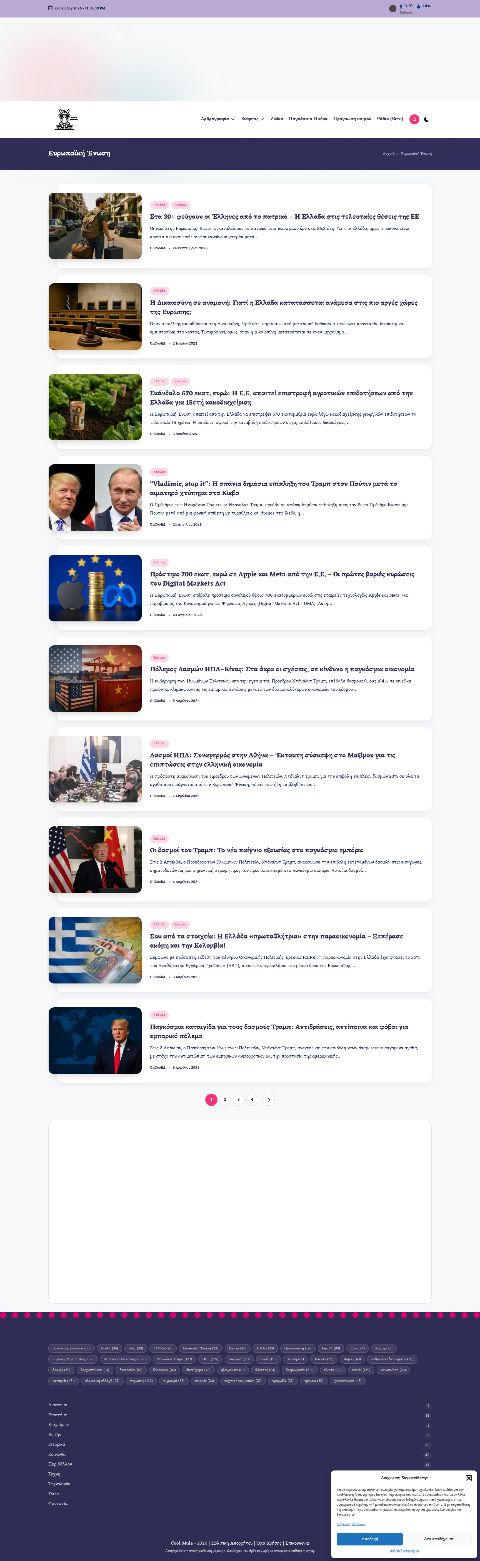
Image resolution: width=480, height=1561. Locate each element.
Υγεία (53, 1494)
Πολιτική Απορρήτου (404, 1551)
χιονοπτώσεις (347, 1381)
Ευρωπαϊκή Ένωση (200, 1348)
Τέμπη (295, 1359)
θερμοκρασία (300, 1370)
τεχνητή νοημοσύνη (243, 1381)
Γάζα (136, 1348)
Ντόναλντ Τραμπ (174, 1359)
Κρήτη (383, 1348)
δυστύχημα (198, 1370)
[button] (469, 1478)
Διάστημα (58, 1405)
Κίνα (358, 1348)
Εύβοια (237, 1348)
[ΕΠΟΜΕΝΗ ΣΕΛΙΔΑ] (268, 1100)
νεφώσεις (141, 1381)
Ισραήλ (331, 1348)
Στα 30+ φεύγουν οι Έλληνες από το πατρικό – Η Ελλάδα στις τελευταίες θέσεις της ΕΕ (284, 217)
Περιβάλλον (60, 1464)
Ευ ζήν (54, 1435)
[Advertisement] (240, 59)
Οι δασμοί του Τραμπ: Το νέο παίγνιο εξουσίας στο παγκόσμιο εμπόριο (257, 850)
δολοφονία (164, 1370)
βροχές (61, 1370)
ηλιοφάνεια (233, 1370)
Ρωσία (268, 1359)
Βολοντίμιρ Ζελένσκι (71, 1348)
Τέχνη (54, 1474)
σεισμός (204, 1381)
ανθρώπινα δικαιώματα (392, 1359)
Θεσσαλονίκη (297, 1348)
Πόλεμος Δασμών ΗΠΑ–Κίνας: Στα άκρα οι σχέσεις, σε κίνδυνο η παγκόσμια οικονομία (282, 669)
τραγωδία (283, 1381)
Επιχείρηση (59, 1425)
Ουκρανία (239, 1359)
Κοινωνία (57, 1454)
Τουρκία (323, 1359)
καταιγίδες (63, 1381)
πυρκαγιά (173, 1381)
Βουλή (109, 1348)
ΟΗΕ (210, 1359)
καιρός (361, 1370)
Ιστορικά (56, 1444)
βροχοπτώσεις (95, 1370)
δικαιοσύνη (131, 1370)
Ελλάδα (159, 205)
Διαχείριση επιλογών (351, 1524)
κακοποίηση (393, 1370)
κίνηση (333, 1370)
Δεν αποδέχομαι (438, 1539)
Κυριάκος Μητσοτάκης (73, 1359)
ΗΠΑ (265, 1348)
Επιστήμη (58, 1415)
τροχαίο (313, 1381)
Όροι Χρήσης (269, 1543)
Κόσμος (180, 205)
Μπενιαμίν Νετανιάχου (125, 1359)
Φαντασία (58, 1504)
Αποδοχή (370, 1539)
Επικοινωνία (297, 1543)
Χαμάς (352, 1359)
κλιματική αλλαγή (102, 1381)
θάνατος (265, 1370)
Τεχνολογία (59, 1484)
